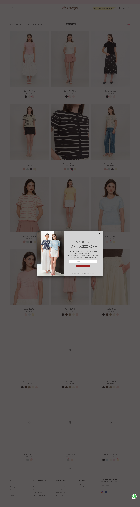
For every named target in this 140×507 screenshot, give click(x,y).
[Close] (99, 233)
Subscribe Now (83, 266)
